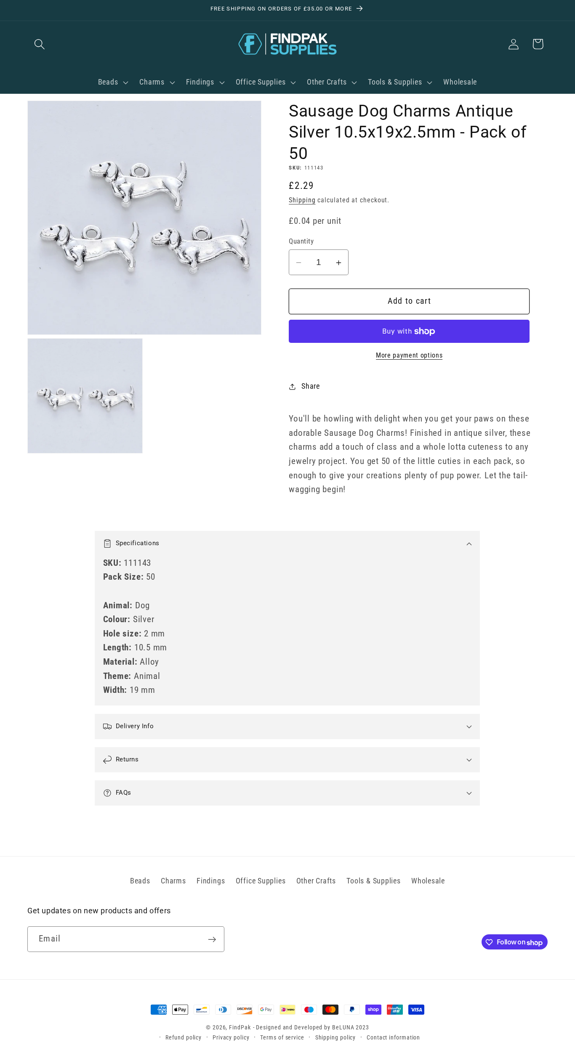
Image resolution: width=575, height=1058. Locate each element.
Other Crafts (316, 880)
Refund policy (183, 1037)
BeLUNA (343, 1027)
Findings (211, 880)
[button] (39, 44)
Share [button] (310, 386)
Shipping (302, 200)
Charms (173, 880)
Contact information (393, 1037)
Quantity (301, 241)
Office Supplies (261, 880)
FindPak (239, 1027)
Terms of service (282, 1037)
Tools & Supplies (373, 880)
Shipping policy (335, 1037)
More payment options (409, 356)
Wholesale (428, 880)
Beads (140, 880)
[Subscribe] (212, 939)
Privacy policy (231, 1037)
